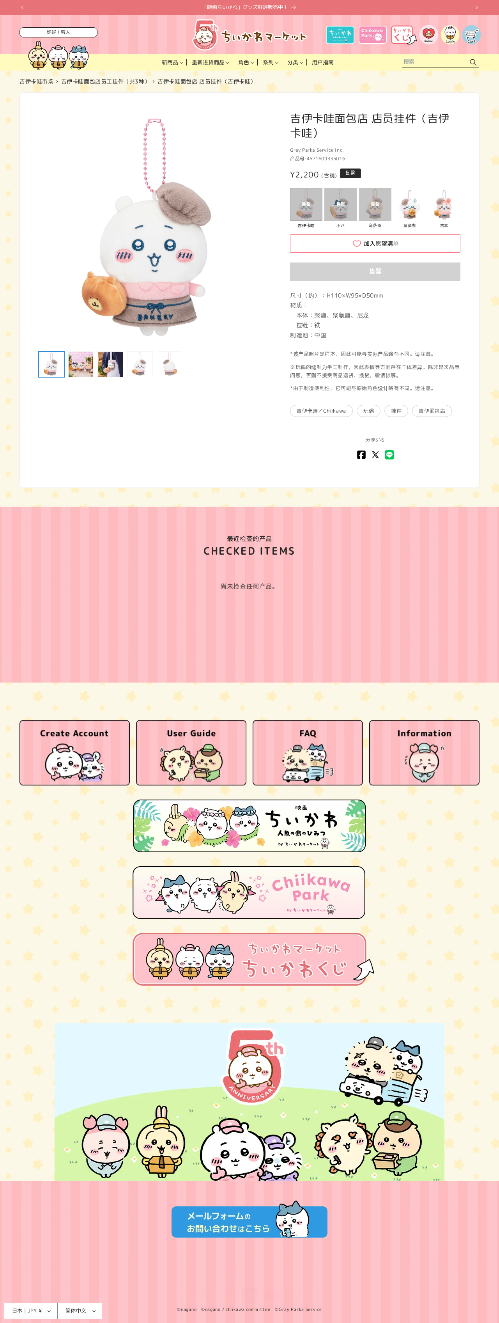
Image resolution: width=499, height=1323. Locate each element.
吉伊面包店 (432, 410)
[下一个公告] (476, 7)
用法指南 (255, 1278)
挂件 (396, 410)
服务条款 (93, 1278)
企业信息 (224, 1278)
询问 (299, 1278)
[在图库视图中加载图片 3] (110, 364)
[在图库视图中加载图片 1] (51, 364)
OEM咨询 (324, 1278)
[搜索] (473, 62)
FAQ (279, 1278)
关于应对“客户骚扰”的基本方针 (380, 1278)
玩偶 (368, 410)
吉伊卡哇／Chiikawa (321, 410)
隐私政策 (123, 1278)
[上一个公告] (22, 7)
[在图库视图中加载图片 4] (140, 364)
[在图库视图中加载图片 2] (81, 364)
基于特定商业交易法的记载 (173, 1278)
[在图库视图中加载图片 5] (169, 364)
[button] (172, 62)
